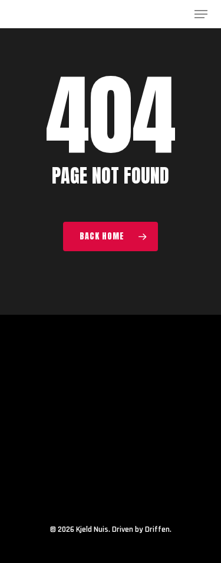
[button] (200, 14)
